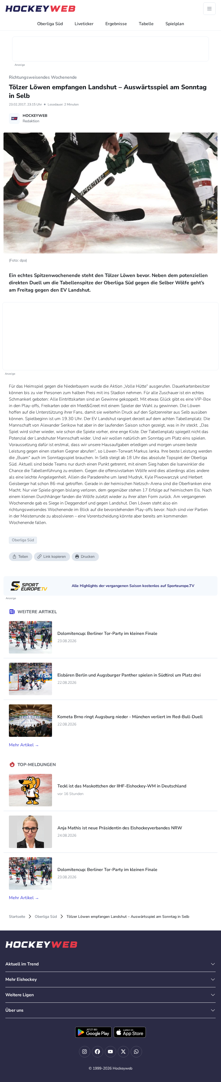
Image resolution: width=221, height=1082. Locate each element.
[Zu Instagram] (84, 1051)
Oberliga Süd (50, 24)
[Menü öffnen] (209, 8)
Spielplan (174, 24)
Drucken (88, 556)
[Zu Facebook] (97, 1051)
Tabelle (146, 24)
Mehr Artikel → (24, 745)
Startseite (17, 916)
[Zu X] (123, 1051)
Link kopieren (54, 556)
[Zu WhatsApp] (136, 1051)
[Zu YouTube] (110, 1051)
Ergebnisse (116, 24)
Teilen (23, 556)
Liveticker (84, 24)
